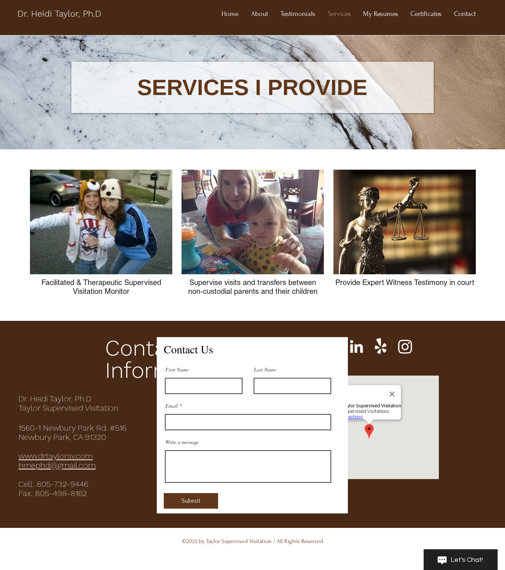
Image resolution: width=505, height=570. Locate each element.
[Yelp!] (381, 346)
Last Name (265, 369)
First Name (177, 369)
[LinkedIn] (356, 346)
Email (171, 405)
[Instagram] (405, 346)
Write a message (182, 442)
